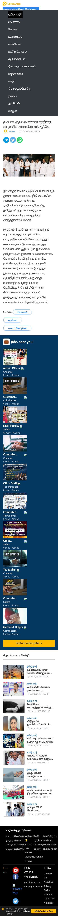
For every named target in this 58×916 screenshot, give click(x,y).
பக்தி (36, 836)
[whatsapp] (20, 141)
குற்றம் (28, 861)
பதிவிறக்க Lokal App (44, 911)
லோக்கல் (19, 836)
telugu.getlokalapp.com (36, 886)
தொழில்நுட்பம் (50, 836)
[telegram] (6, 141)
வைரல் (37, 849)
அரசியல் (47, 840)
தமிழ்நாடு (10, 849)
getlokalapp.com (32, 882)
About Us (48, 882)
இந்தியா (38, 840)
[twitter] (13, 141)
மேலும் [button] (12, 111)
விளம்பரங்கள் (50, 849)
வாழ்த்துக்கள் (49, 845)
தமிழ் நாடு (14, 14)
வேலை (18, 840)
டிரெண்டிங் (19, 845)
